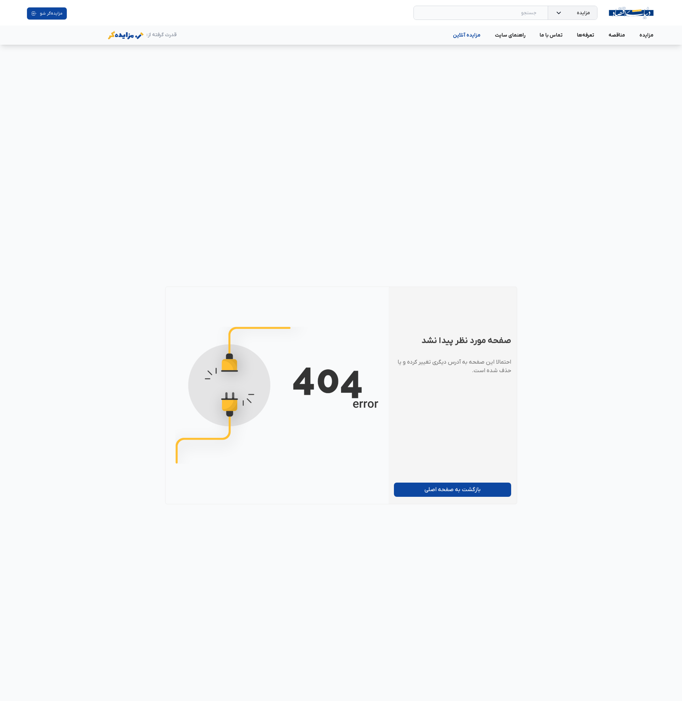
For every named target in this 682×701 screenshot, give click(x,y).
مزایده (583, 13)
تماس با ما (551, 35)
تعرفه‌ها (585, 35)
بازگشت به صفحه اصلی (452, 489)
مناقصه (616, 35)
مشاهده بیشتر (360, 52)
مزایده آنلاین (467, 35)
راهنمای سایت (510, 35)
